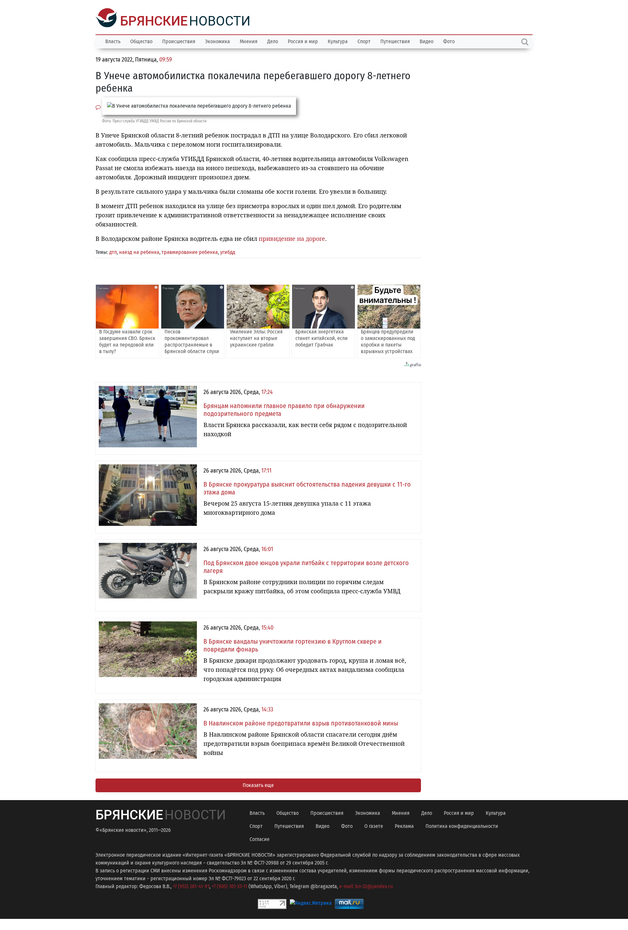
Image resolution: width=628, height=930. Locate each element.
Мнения (248, 41)
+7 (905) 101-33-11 (229, 886)
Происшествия (178, 41)
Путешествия (395, 41)
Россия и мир (303, 41)
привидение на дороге (292, 238)
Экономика (217, 41)
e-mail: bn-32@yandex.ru (366, 886)
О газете (373, 825)
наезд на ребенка (139, 251)
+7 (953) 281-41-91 (191, 886)
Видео (426, 41)
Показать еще (258, 784)
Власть (112, 41)
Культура (338, 41)
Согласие (260, 838)
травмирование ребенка (190, 251)
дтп (113, 251)
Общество (141, 41)
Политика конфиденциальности (462, 825)
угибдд (227, 251)
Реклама (404, 825)
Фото (449, 41)
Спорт (364, 41)
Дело (272, 41)
